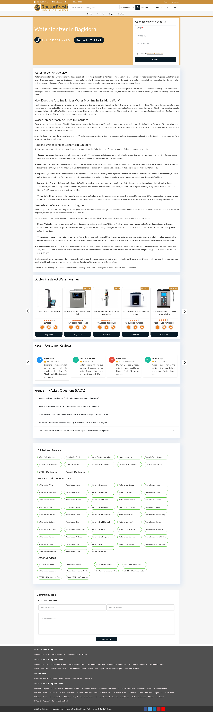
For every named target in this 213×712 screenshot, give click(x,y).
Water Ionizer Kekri (73, 522)
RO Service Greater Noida (104, 697)
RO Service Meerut (122, 697)
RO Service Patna (40, 697)
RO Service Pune (105, 693)
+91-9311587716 (42, 2)
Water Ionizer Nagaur (47, 537)
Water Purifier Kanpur (96, 669)
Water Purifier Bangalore (96, 665)
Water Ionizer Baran (73, 492)
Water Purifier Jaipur (41, 669)
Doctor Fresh (59, 709)
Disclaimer (108, 709)
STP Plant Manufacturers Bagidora (135, 571)
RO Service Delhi (57, 689)
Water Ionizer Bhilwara (100, 500)
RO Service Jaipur (120, 693)
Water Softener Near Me (128, 457)
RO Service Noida (40, 693)
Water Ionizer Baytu (152, 492)
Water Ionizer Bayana (127, 492)
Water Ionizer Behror (73, 500)
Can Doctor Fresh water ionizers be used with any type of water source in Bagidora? (74, 430)
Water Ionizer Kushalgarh (48, 529)
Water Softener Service (153, 457)
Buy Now (49, 334)
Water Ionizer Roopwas (100, 537)
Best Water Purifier (41, 679)
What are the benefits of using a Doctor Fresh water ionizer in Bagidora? (69, 406)
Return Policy (97, 709)
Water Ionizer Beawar (47, 500)
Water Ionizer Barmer (100, 492)
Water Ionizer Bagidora (127, 485)
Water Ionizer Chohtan (100, 507)
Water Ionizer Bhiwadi (153, 500)
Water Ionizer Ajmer (46, 485)
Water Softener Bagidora (105, 565)
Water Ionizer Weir (99, 552)
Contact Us (88, 679)
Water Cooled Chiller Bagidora (78, 571)
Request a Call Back (89, 40)
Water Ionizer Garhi (73, 515)
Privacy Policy (86, 709)
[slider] (48, 320)
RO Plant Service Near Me (48, 465)
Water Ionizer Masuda (127, 529)
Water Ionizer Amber (100, 485)
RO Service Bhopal (71, 697)
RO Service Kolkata (161, 689)
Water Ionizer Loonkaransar (76, 529)
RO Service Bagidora (46, 565)
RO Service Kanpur (152, 693)
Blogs (111, 14)
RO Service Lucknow (136, 693)
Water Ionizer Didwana (47, 515)
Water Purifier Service (47, 457)
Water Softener (64, 679)
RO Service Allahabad (156, 697)
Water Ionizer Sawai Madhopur (156, 537)
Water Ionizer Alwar (73, 485)
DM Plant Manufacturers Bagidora (107, 571)
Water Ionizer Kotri (126, 522)
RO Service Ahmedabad (126, 689)
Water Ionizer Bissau (73, 507)
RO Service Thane (167, 693)
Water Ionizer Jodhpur (47, 522)
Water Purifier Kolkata (59, 669)
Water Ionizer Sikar (73, 544)
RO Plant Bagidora (74, 565)
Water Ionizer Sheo (46, 544)
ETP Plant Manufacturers (48, 472)
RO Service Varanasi (139, 697)
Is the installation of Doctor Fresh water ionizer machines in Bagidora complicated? (74, 414)
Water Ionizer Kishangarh (101, 522)
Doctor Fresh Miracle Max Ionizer (49, 311)
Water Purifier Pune (156, 665)
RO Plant (53, 679)
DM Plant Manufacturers (128, 465)
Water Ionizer (77, 679)
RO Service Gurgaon (41, 689)
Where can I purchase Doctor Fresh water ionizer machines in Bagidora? (69, 398)
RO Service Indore (55, 697)
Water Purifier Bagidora (132, 565)
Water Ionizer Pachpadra (75, 537)
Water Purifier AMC (73, 457)
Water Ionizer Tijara (73, 552)
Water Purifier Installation (101, 457)
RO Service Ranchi (86, 697)
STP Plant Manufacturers (154, 465)
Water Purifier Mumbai (59, 665)
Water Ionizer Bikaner (47, 507)
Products (100, 14)
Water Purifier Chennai (77, 665)
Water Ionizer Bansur (153, 485)
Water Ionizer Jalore (126, 515)
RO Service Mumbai (72, 689)
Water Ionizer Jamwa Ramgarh (156, 515)
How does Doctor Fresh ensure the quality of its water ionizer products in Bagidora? (74, 422)
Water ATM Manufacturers (75, 472)
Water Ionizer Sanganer (127, 537)
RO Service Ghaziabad (57, 693)
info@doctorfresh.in (61, 2)
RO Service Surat (91, 693)
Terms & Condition (72, 709)
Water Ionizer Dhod (152, 507)
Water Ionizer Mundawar (154, 529)
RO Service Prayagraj (42, 701)
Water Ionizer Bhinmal (127, 500)
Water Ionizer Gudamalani (101, 515)
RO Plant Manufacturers (101, 465)
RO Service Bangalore (89, 689)
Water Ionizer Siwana (126, 544)
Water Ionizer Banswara (47, 492)
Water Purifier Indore (131, 669)
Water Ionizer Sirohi (99, 544)
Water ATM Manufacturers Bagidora (78, 577)
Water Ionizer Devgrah (127, 507)
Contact (121, 14)
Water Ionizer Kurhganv (154, 522)
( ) (144, 7)
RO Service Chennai (144, 689)
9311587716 (77, 2)
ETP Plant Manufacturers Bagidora (50, 577)
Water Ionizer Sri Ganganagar (156, 544)
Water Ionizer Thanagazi (48, 552)
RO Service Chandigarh (60, 701)
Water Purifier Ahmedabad (137, 665)
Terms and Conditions (155, 54)
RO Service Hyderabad (107, 689)
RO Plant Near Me (72, 465)
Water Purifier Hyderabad (116, 665)
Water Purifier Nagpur (114, 669)
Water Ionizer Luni (99, 529)
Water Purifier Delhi (41, 665)
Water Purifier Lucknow (78, 669)
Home (89, 14)
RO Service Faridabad (75, 693)
